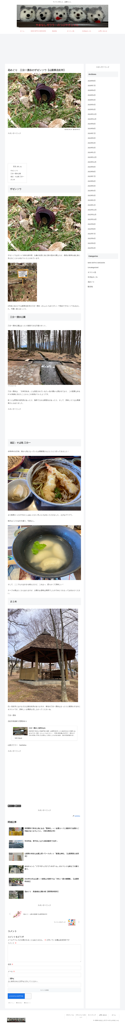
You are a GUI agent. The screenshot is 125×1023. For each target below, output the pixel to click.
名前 (10, 964)
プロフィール (70, 1015)
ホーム (114, 1015)
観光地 (18, 806)
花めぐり (12, 806)
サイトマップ (92, 1015)
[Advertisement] (62, 49)
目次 (14, 166)
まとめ (13, 179)
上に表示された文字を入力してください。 (23, 981)
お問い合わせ (103, 1015)
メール (11, 971)
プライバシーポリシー (81, 1016)
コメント (12, 943)
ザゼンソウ (14, 170)
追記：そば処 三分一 (17, 176)
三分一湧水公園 (16, 173)
